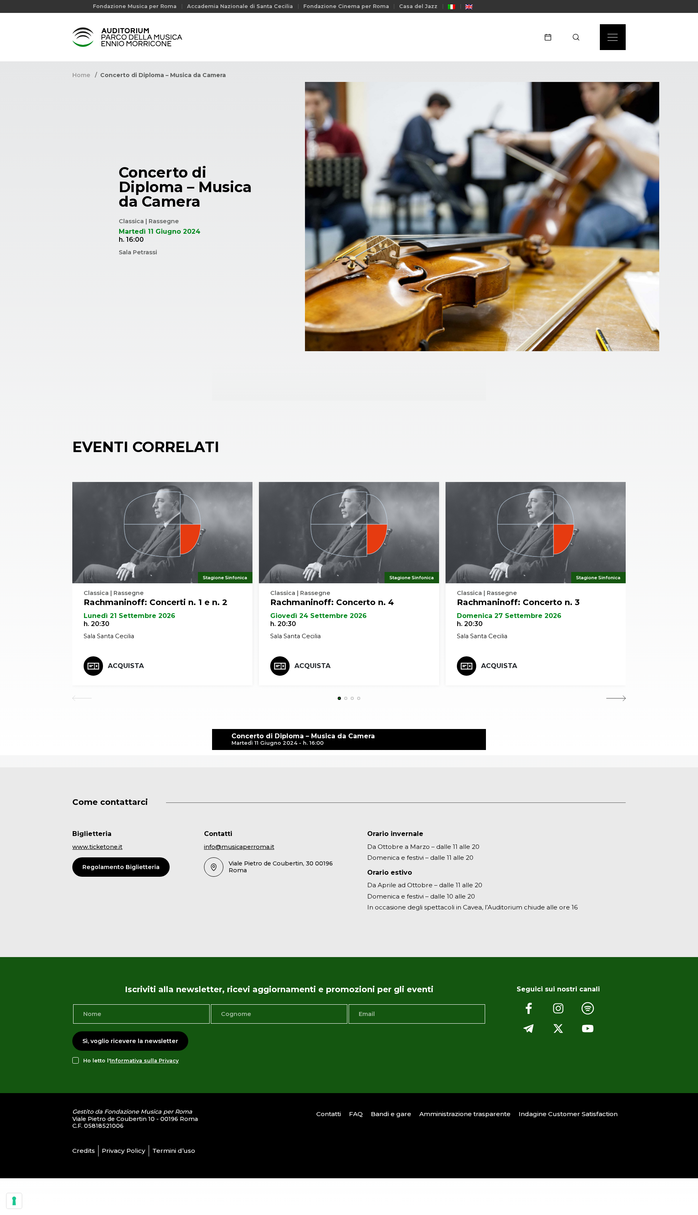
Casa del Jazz (418, 6)
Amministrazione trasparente (465, 1114)
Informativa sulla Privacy (144, 1061)
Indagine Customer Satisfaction (568, 1114)
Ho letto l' (131, 1061)
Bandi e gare (391, 1114)
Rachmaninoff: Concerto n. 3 (518, 602)
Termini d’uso (173, 1150)
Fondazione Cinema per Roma (346, 6)
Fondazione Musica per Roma (135, 6)
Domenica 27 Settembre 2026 (509, 616)
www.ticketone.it (97, 846)
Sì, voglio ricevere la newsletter (130, 1041)
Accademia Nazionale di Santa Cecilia (240, 6)
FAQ (356, 1114)
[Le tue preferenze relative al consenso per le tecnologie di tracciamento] (14, 1201)
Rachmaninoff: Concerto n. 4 (332, 602)
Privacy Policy (123, 1150)
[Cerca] (578, 37)
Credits (83, 1150)
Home (81, 75)
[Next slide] (616, 698)
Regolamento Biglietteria (121, 867)
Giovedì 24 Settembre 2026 (318, 616)
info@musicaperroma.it (239, 846)
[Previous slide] (82, 698)
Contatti (328, 1114)
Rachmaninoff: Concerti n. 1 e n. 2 (155, 602)
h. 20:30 (96, 624)
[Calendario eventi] (550, 37)
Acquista (126, 666)
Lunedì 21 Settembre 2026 (129, 616)
